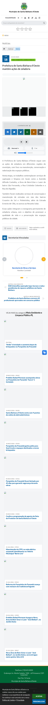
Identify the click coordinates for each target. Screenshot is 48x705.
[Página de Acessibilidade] (39, 17)
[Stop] (26, 142)
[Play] (21, 142)
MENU (6, 35)
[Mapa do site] (35, 17)
